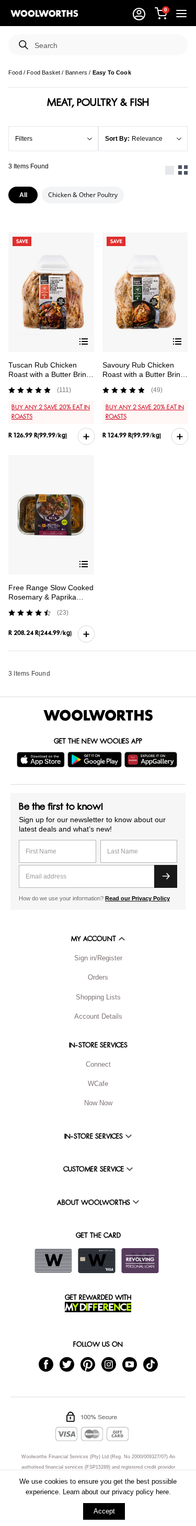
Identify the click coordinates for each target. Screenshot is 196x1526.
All (23, 195)
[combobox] (106, 45)
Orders (98, 977)
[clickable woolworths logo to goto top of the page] (98, 715)
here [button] (162, 1492)
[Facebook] (46, 1364)
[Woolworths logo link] (44, 13)
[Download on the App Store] (42, 759)
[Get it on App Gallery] (152, 759)
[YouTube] (129, 1364)
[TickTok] (150, 1364)
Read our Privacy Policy (137, 898)
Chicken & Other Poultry (83, 194)
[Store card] (53, 1260)
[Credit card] (96, 1260)
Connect (98, 1064)
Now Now (98, 1103)
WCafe (98, 1084)
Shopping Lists (98, 997)
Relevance (147, 138)
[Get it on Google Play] (95, 759)
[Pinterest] (87, 1364)
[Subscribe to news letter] (165, 876)
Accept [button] (104, 1511)
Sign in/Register (98, 958)
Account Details (98, 1016)
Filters (23, 138)
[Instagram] (108, 1364)
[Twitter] (67, 1364)
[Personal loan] (140, 1260)
